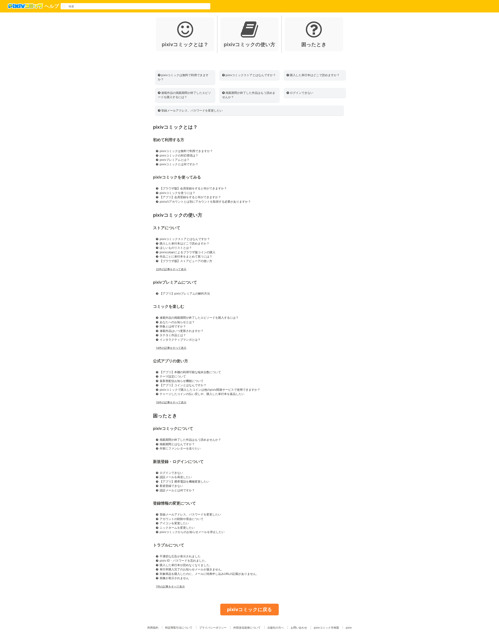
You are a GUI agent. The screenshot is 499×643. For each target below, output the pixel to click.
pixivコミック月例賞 (326, 627)
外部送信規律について (247, 627)
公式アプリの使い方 (170, 361)
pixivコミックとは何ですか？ (179, 164)
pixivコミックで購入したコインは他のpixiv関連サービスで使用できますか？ (210, 389)
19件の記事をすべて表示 (171, 402)
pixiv (349, 627)
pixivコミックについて (173, 428)
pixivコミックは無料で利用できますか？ (183, 77)
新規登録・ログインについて (178, 461)
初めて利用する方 (168, 139)
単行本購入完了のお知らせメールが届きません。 (192, 569)
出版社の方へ (275, 627)
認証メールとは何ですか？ (177, 490)
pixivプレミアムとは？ (174, 160)
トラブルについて (168, 545)
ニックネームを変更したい (177, 528)
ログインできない (301, 93)
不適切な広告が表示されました (180, 556)
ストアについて (166, 227)
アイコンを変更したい (174, 523)
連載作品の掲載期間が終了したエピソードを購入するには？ (184, 95)
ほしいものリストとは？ (176, 248)
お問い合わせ (299, 627)
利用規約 (152, 627)
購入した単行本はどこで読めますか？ (314, 75)
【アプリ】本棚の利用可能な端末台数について (190, 372)
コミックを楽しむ (168, 306)
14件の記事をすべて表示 (171, 347)
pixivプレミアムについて (175, 282)
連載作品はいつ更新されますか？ (181, 331)
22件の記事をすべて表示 (171, 269)
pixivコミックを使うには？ (177, 193)
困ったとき (165, 416)
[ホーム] (21, 6)
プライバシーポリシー (212, 627)
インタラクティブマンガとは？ (180, 339)
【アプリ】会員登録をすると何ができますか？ (190, 197)
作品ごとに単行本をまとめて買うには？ (186, 256)
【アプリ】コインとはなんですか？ (183, 385)
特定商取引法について (178, 627)
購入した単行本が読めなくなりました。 (186, 565)
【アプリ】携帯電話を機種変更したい (184, 481)
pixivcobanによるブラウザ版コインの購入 (187, 252)
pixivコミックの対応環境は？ (179, 155)
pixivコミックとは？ (175, 127)
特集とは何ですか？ (173, 326)
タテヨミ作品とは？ (173, 335)
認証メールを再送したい (176, 477)
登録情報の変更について (174, 503)
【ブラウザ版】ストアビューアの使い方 (186, 261)
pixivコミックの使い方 (177, 215)
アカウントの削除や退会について (181, 519)
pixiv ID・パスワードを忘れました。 (184, 560)
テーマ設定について (173, 376)
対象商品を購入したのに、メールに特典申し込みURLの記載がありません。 (209, 574)
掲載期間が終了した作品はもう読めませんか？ (248, 95)
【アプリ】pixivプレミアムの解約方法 (185, 293)
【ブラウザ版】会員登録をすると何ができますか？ (193, 188)
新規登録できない (171, 486)
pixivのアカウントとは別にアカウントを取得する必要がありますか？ (205, 201)
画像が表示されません (174, 578)
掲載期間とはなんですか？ (177, 444)
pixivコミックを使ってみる (177, 177)
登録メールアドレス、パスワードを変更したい (191, 110)
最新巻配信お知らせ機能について (181, 381)
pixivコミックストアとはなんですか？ (250, 75)
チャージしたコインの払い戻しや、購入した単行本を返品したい (202, 394)
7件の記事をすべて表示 (170, 586)
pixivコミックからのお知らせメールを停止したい (192, 532)
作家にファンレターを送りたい (180, 448)
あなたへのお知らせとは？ (177, 322)
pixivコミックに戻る (249, 609)
